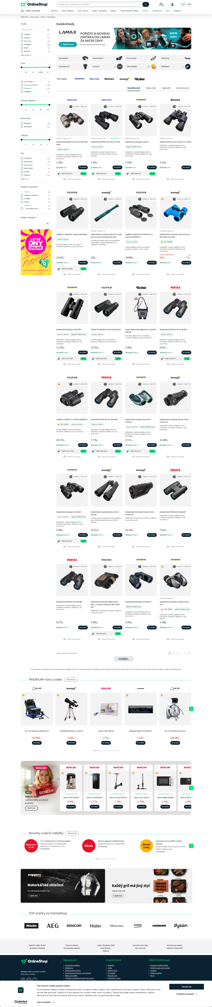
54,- (71, 173)
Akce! (152, 976)
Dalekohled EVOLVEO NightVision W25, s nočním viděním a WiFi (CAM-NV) (105, 604)
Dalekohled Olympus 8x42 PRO (68, 329)
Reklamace (69, 968)
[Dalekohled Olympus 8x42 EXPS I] (141, 580)
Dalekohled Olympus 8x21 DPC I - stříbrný (138, 420)
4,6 (189, 794)
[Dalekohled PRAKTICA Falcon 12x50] (106, 120)
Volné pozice (112, 970)
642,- (106, 358)
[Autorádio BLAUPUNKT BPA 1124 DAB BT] (140, 708)
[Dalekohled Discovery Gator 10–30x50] (175, 120)
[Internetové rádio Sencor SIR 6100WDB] (188, 781)
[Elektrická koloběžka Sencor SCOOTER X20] (118, 781)
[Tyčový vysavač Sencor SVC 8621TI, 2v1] (141, 781)
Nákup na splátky (71, 976)
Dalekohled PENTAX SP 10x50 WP (104, 419)
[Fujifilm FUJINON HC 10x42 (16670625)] (72, 212)
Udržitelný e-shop (114, 978)
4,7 (71, 794)
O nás (110, 968)
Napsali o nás (112, 976)
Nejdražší (166, 88)
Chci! (83, 173)
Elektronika (24, 17)
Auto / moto (83, 11)
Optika (43, 17)
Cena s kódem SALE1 (166, 255)
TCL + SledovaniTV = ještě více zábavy (55, 841)
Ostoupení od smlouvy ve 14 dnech (78, 973)
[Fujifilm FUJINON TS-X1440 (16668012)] (72, 397)
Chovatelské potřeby (129, 11)
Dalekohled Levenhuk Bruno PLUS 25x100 (105, 513)
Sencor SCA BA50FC (95, 797)
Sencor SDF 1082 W (106, 731)
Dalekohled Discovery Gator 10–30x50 (175, 142)
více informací (45, 849)
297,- (175, 358)
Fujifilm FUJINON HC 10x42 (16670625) (71, 234)
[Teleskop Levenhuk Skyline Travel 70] (71, 708)
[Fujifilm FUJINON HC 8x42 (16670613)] (106, 307)
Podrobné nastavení (185, 994)
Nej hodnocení (182, 88)
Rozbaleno (157, 11)
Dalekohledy (51, 17)
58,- (105, 173)
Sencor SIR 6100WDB (188, 797)
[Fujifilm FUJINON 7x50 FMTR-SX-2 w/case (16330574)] (141, 212)
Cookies (153, 970)
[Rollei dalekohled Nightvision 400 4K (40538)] (141, 307)
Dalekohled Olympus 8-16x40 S (68, 512)
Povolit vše (186, 987)
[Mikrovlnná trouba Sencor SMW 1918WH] (165, 781)
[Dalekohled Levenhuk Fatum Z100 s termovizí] (141, 490)
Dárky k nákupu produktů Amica (111, 841)
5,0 (116, 138)
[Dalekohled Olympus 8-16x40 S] (72, 490)
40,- (140, 173)
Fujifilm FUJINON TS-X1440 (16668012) (72, 419)
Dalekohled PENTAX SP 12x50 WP (173, 329)
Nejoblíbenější (133, 88)
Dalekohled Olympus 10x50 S (137, 142)
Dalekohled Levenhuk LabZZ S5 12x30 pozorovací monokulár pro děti (106, 235)
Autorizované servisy (73, 970)
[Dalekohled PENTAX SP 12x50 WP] (175, 307)
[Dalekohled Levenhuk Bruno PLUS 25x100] (106, 490)
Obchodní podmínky (72, 965)
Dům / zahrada (67, 11)
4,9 (118, 794)
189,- (71, 358)
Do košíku (82, 167)
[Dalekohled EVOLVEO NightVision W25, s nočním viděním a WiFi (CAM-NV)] (106, 580)
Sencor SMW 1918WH (165, 797)
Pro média (111, 973)
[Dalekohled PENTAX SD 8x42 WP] (175, 490)
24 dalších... (124, 658)
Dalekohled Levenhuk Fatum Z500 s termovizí (174, 420)
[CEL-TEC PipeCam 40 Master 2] (36, 708)
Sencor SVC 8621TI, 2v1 (142, 798)
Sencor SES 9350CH (71, 797)
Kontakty (111, 965)
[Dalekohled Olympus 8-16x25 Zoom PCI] (175, 580)
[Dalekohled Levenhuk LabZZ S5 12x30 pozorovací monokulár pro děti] (106, 212)
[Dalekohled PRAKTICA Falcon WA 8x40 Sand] (72, 120)
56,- (71, 541)
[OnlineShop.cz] (34, 4)
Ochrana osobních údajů (159, 965)
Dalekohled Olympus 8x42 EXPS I (138, 601)
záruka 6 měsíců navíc (133, 147)
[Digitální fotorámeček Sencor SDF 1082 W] (106, 708)
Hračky (114, 11)
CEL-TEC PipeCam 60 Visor (175, 731)
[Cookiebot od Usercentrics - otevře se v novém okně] (21, 1002)
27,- (140, 451)
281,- (106, 451)
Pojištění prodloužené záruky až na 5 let (79, 978)
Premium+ (177, 11)
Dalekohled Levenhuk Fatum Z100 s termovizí (139, 513)
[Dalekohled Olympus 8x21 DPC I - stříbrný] (141, 397)
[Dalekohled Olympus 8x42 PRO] (72, 307)
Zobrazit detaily (44, 1002)
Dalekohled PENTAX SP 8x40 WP (69, 601)
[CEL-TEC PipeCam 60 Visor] (175, 708)
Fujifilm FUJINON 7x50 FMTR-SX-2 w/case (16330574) (138, 235)
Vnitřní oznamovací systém (160, 968)
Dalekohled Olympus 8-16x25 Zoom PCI (174, 603)
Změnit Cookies (156, 973)
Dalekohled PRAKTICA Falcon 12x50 (105, 142)
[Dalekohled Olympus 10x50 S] (141, 120)
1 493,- (72, 451)
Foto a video (34, 17)
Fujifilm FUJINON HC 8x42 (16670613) (106, 329)
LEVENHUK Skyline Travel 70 (71, 731)
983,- (71, 269)
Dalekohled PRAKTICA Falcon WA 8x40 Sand (71, 143)
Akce (168, 11)
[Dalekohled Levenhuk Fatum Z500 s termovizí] (175, 397)
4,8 (141, 794)
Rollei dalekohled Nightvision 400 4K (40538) (140, 330)
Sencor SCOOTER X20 (118, 797)
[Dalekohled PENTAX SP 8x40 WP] (72, 580)
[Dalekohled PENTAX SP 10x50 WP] (106, 397)
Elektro (54, 11)
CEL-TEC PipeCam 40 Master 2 (37, 731)
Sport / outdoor (99, 11)
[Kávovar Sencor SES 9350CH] (71, 781)
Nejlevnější (151, 88)
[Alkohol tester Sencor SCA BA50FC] (94, 781)
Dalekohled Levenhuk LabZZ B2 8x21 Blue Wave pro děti (175, 235)
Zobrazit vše (71, 679)
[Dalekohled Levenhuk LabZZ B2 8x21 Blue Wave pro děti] (175, 212)
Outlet (146, 11)
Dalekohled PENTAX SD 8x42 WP (173, 512)
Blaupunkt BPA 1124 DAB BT (140, 731)
